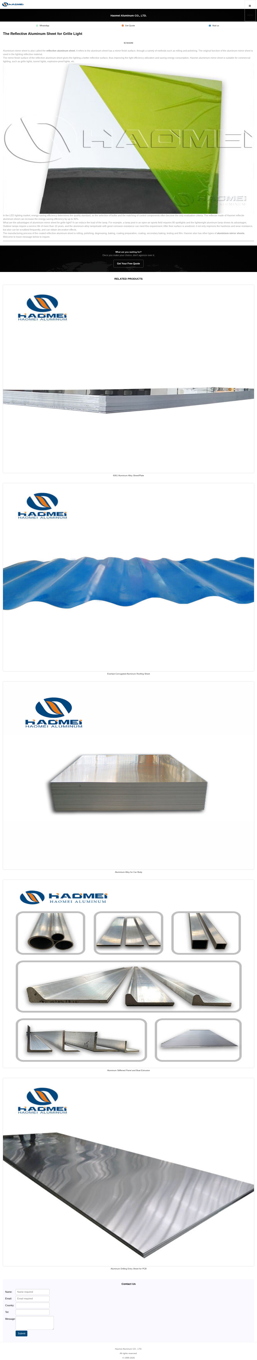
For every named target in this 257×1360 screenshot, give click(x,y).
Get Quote (130, 26)
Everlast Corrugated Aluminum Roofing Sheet (128, 674)
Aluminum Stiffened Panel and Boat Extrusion (128, 1070)
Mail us (215, 26)
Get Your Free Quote (128, 263)
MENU (250, 15)
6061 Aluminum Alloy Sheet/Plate (128, 475)
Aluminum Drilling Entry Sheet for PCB (128, 1268)
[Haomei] (12, 4)
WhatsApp (44, 26)
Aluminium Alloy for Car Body (128, 872)
